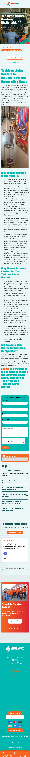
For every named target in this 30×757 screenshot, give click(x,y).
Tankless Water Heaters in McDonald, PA (11, 50)
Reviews (15, 673)
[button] (23, 4)
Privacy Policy (12, 742)
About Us (15, 677)
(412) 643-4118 (15, 62)
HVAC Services (15, 669)
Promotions (15, 675)
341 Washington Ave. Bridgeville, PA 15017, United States (15, 656)
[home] (14, 4)
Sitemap (19, 742)
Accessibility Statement (15, 740)
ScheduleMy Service (15, 621)
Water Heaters (10, 47)
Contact (13, 356)
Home (2, 47)
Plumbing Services (15, 671)
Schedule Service (15, 713)
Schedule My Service (15, 57)
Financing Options (15, 730)
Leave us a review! (15, 532)
